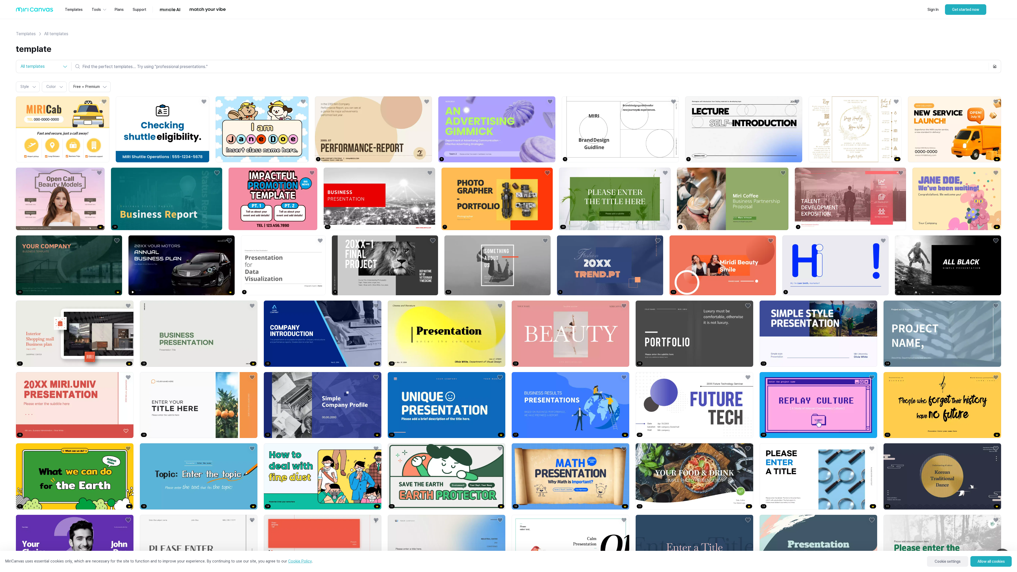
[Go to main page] (34, 11)
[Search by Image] (994, 66)
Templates (26, 33)
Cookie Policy (300, 561)
